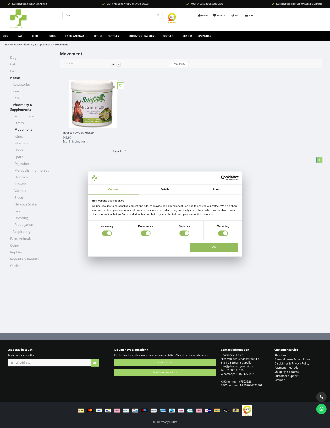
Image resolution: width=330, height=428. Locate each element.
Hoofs (18, 150)
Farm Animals (75, 36)
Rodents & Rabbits (142, 36)
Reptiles (114, 36)
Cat (20, 36)
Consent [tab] (113, 189)
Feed (16, 91)
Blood (18, 197)
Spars (18, 156)
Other (98, 36)
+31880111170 (165, 362)
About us (280, 355)
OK (214, 247)
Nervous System (26, 204)
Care (16, 98)
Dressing (21, 217)
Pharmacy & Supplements (38, 44)
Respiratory (22, 231)
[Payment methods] (160, 410)
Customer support (286, 376)
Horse (52, 36)
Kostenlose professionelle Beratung (299, 3)
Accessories (21, 84)
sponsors (204, 36)
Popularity (179, 64)
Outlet (168, 36)
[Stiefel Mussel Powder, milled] (93, 102)
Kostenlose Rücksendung (207, 3)
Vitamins (21, 143)
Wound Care (24, 116)
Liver (18, 211)
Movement (61, 44)
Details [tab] (165, 189)
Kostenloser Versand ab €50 (29, 3)
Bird (35, 36)
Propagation (23, 224)
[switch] (146, 233)
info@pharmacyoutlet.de (166, 372)
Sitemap (279, 380)
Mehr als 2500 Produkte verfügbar (128, 3)
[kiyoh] (247, 410)
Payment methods (286, 367)
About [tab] (216, 189)
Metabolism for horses (31, 170)
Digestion (21, 163)
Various (20, 190)
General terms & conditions (292, 359)
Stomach (21, 177)
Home (8, 44)
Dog (6, 36)
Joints (18, 136)
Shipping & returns (286, 372)
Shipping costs (78, 141)
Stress (19, 122)
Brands (188, 36)
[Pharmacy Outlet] (27, 18)
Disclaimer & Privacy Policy (291, 363)
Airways (20, 184)
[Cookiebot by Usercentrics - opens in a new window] (223, 178)
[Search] (159, 14)
